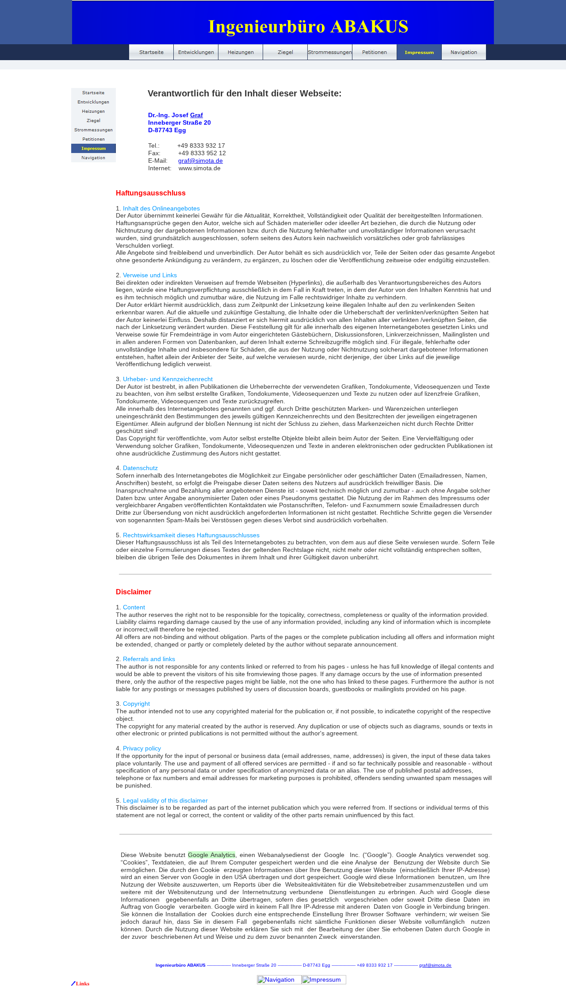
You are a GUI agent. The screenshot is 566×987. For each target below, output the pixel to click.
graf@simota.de (200, 160)
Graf (196, 115)
